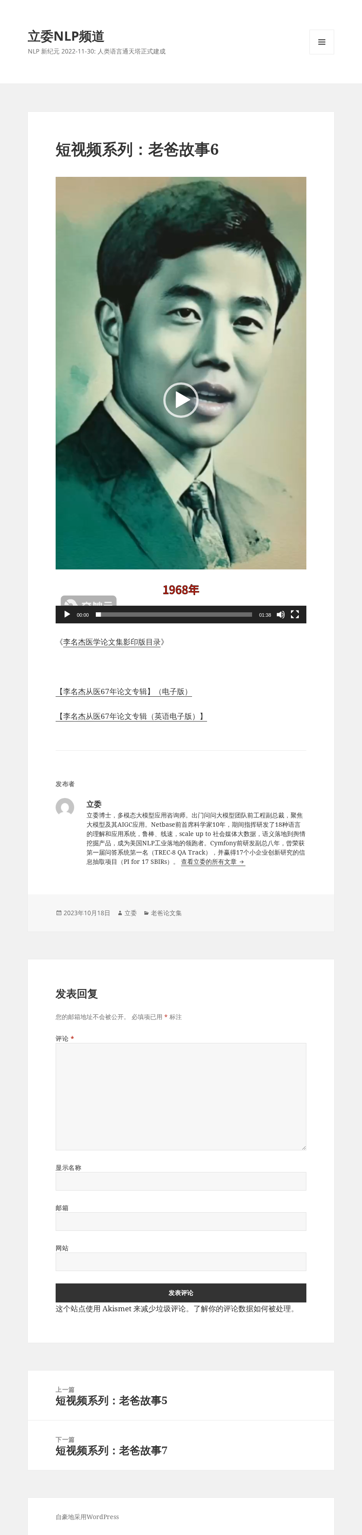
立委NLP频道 (66, 35)
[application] (181, 400)
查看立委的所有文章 (209, 861)
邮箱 (62, 1207)
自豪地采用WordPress (87, 1516)
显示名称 (68, 1167)
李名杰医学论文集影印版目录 (112, 642)
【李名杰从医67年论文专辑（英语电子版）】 (131, 716)
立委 (130, 913)
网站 (62, 1248)
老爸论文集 (166, 913)
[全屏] (294, 614)
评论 (65, 1038)
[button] (181, 400)
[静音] (280, 614)
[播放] (67, 614)
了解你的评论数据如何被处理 (242, 1308)
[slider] (174, 614)
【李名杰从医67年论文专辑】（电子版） (124, 691)
